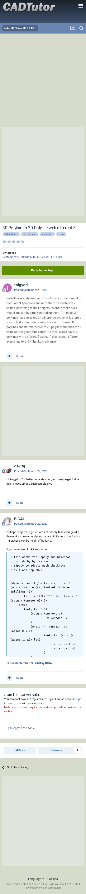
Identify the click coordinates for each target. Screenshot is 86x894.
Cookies (52, 879)
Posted (30, 289)
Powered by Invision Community (43, 887)
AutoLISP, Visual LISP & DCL (46, 257)
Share (21, 750)
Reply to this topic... (24, 728)
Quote (19, 356)
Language (35, 879)
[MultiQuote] (9, 356)
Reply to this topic (43, 270)
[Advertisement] (43, 79)
